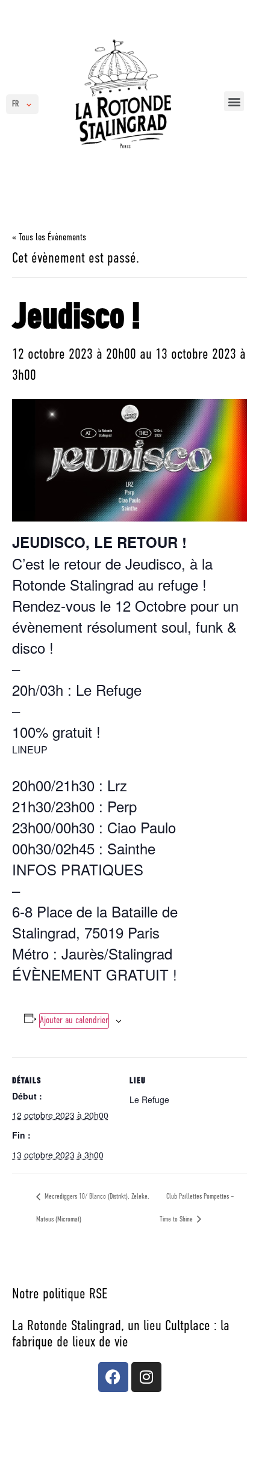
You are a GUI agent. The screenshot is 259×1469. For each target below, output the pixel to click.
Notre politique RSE (59, 1295)
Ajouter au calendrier (74, 1021)
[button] (234, 101)
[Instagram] (146, 1377)
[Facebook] (113, 1377)
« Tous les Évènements (49, 238)
